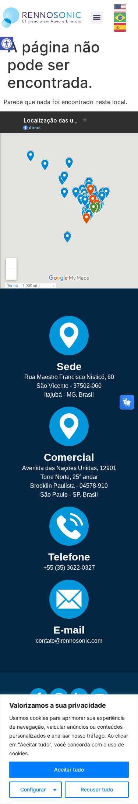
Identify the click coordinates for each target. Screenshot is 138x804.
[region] (69, 749)
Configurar (33, 789)
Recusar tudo (97, 789)
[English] (120, 7)
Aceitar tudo (69, 769)
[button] (6, 43)
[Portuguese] (120, 17)
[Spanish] (120, 26)
